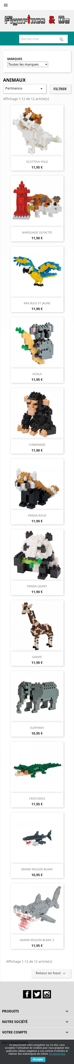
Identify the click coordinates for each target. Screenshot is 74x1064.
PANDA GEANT (37, 586)
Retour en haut (51, 973)
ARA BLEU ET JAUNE (37, 303)
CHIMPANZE (37, 445)
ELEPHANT (37, 728)
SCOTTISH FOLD (37, 162)
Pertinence (24, 88)
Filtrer (60, 89)
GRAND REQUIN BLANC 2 (37, 940)
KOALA (37, 374)
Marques (14, 59)
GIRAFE (37, 657)
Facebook (27, 994)
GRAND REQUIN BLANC (37, 869)
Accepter (38, 1059)
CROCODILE (37, 798)
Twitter (37, 994)
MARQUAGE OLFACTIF (37, 232)
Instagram (47, 994)
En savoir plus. (57, 1053)
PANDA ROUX (37, 515)
